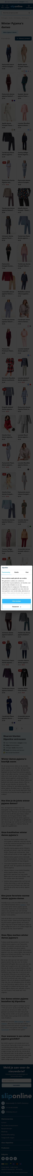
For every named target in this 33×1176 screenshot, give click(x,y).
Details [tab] (16, 572)
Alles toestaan (16, 601)
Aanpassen (15, 606)
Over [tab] (27, 572)
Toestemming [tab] (6, 572)
